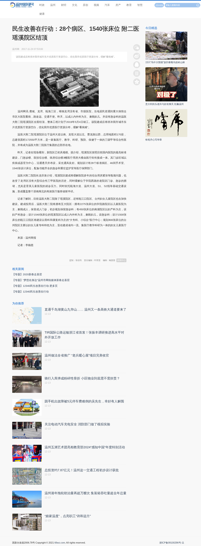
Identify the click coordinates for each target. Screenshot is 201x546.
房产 (118, 5)
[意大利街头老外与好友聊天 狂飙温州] (166, 84)
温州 (52, 5)
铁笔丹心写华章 (153, 139)
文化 (74, 5)
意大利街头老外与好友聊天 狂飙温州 (164, 104)
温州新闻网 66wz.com (38, 252)
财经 (63, 5)
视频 (96, 5)
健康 (42, 13)
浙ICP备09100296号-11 (171, 542)
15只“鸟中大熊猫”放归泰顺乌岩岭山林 (165, 62)
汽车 (107, 5)
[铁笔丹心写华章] (166, 123)
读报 (161, 5)
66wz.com (59, 542)
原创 (85, 5)
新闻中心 (121, 260)
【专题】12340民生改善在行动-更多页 (35, 285)
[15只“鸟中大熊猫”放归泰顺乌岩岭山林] (166, 45)
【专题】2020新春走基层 (27, 274)
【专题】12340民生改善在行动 (30, 291)
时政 (42, 5)
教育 (129, 5)
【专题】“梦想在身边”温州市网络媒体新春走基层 (41, 280)
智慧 (140, 5)
